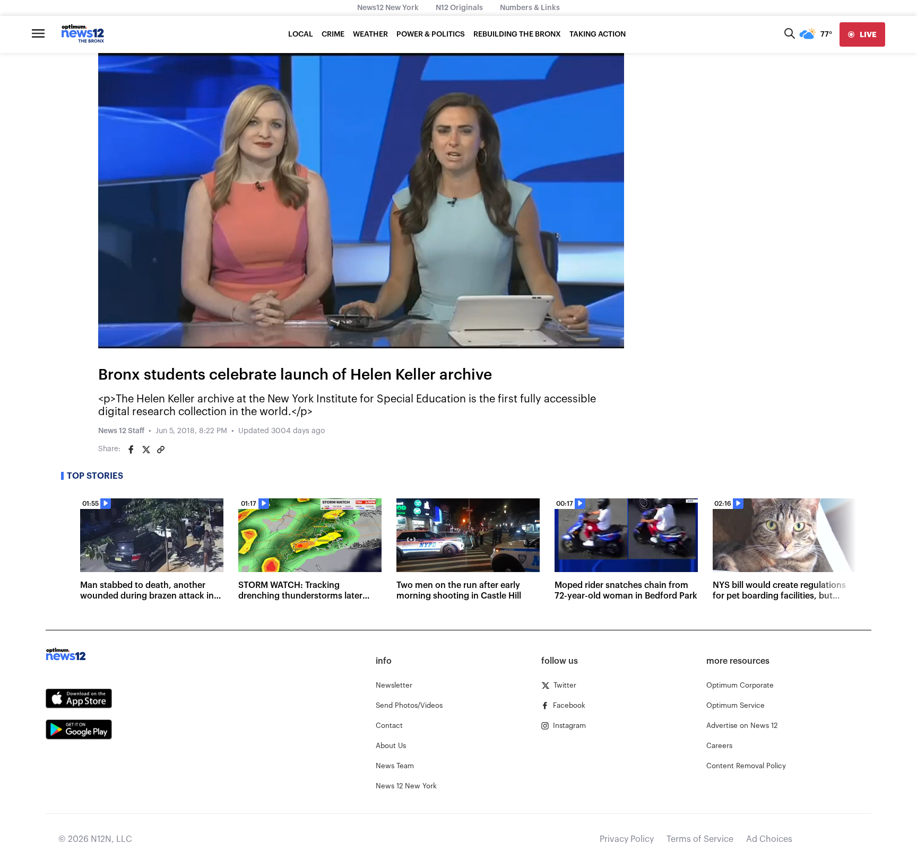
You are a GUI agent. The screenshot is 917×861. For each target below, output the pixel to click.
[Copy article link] (161, 449)
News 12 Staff (121, 431)
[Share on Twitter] (146, 449)
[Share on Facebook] (131, 449)
